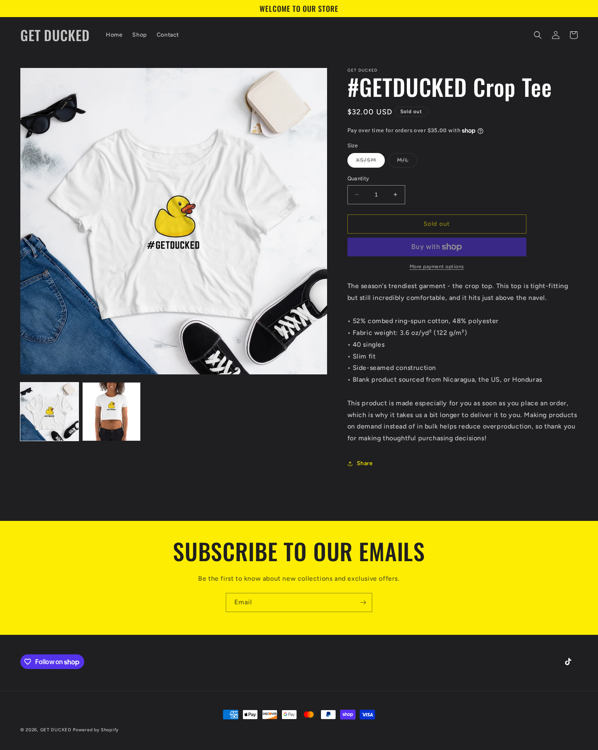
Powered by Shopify (96, 730)
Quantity (358, 178)
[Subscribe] (363, 602)
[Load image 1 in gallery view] (49, 412)
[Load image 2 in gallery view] (112, 412)
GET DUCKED (56, 730)
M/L (407, 162)
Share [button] (365, 463)
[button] (538, 35)
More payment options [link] (437, 266)
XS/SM (370, 162)
